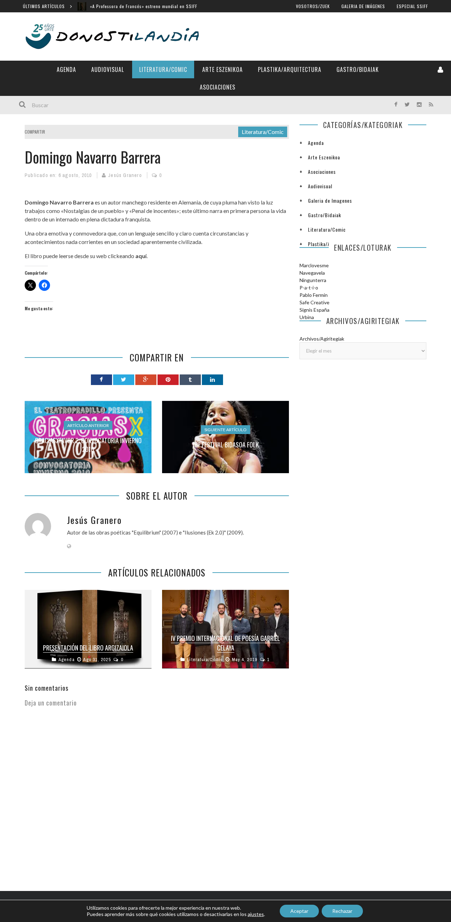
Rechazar (342, 911)
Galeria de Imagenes (330, 200)
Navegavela (312, 273)
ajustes (256, 914)
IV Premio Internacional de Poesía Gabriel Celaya (225, 643)
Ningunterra (312, 280)
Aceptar (299, 911)
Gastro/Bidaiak (357, 69)
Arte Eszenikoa (222, 69)
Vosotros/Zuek (313, 6)
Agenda (66, 69)
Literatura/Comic (163, 69)
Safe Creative (314, 302)
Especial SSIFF (412, 6)
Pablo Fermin (313, 295)
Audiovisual (107, 69)
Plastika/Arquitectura (289, 69)
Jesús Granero (125, 175)
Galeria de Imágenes (363, 6)
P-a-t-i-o (308, 288)
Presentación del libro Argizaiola (88, 647)
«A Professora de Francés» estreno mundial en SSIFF (143, 6)
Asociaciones (217, 87)
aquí (141, 255)
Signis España (314, 310)
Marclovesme (314, 265)
